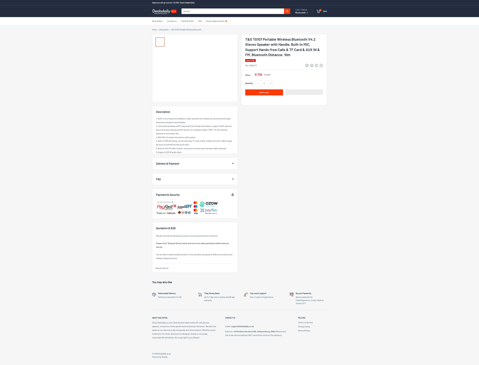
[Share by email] (321, 65)
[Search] (287, 11)
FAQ (200, 21)
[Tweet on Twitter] (316, 65)
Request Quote (162, 268)
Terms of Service (305, 322)
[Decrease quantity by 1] (257, 83)
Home (154, 30)
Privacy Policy (304, 326)
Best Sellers (157, 21)
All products (164, 30)
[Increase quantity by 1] (270, 83)
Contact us (172, 21)
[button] (304, 92)
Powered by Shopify (160, 357)
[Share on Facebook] (307, 65)
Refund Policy (304, 330)
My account (300, 12)
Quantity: (249, 83)
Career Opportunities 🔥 (216, 21)
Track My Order (187, 21)
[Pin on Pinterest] (311, 65)
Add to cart (264, 92)
